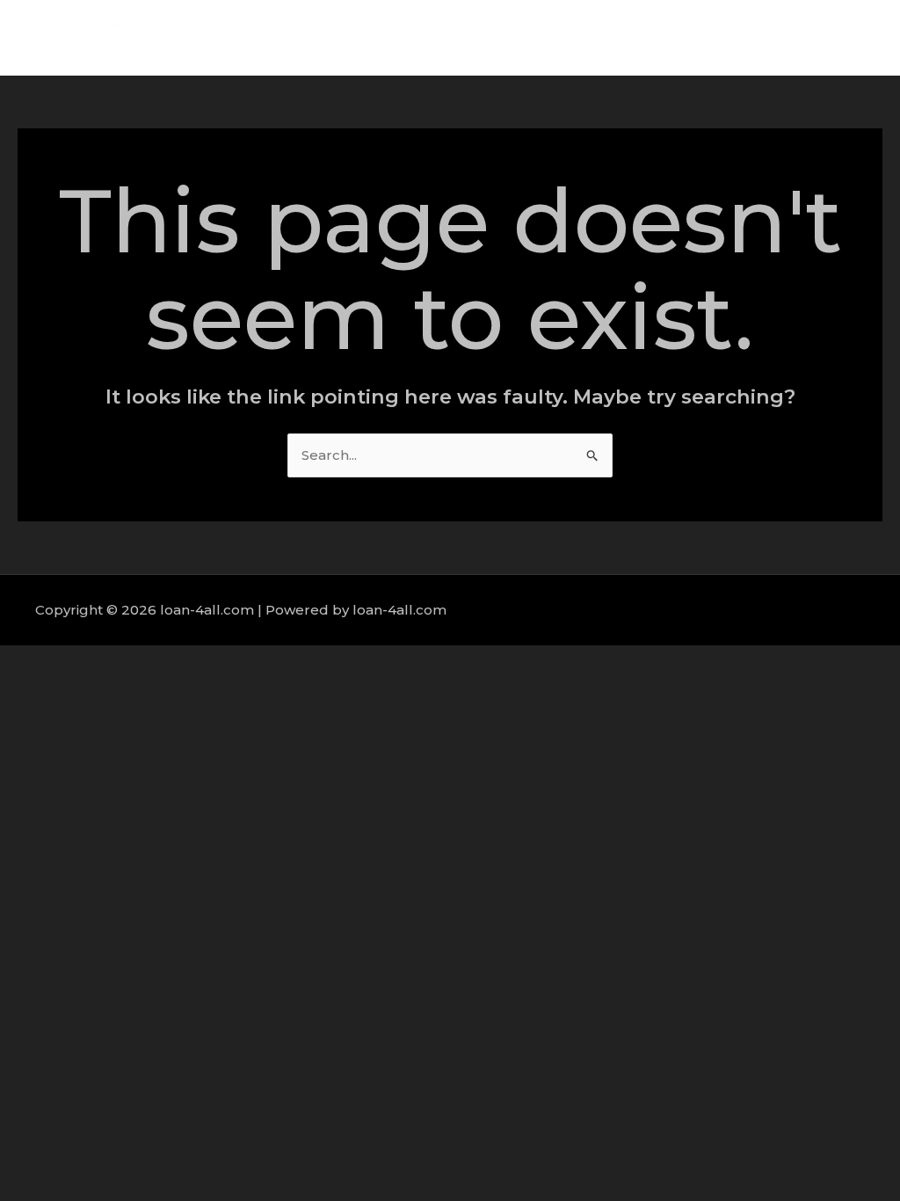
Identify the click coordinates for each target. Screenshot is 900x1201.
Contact (829, 37)
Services (663, 37)
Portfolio (746, 37)
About (586, 37)
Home (517, 37)
